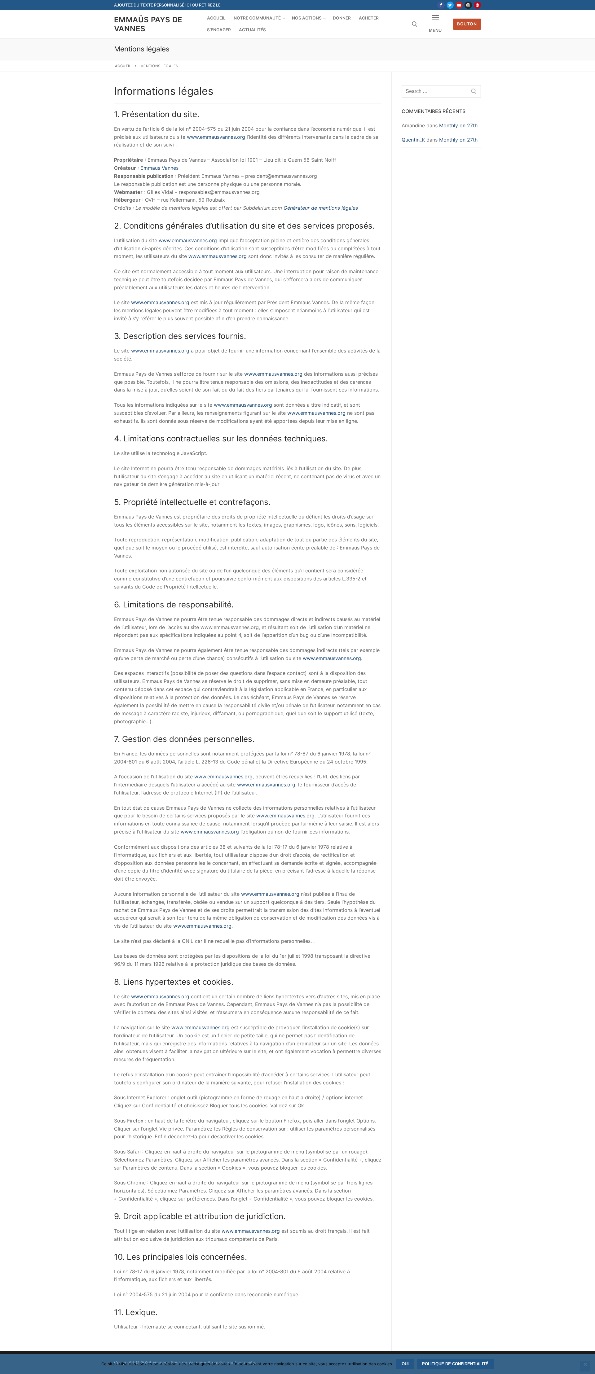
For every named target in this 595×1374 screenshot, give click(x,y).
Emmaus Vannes (159, 168)
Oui (405, 1364)
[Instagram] (468, 5)
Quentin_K (413, 140)
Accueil (123, 66)
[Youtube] (459, 5)
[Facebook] (440, 5)
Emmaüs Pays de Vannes (148, 24)
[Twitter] (450, 5)
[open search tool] (414, 24)
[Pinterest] (477, 5)
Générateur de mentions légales (321, 208)
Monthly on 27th (458, 125)
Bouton (467, 23)
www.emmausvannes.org (216, 137)
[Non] (585, 1366)
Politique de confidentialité (455, 1364)
